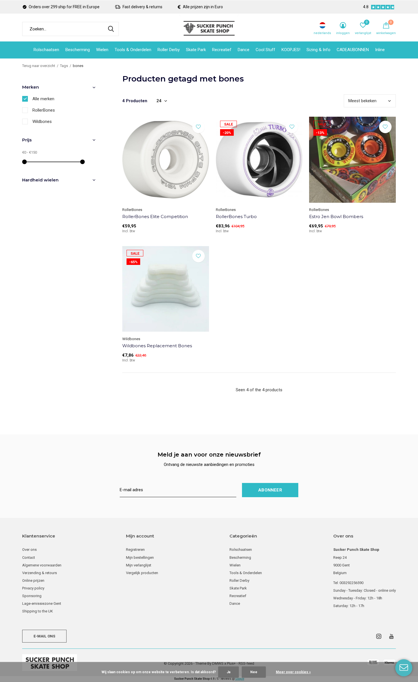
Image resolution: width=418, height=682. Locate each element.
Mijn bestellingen (140, 557)
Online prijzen (33, 580)
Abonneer (270, 490)
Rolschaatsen (46, 49)
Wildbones (42, 121)
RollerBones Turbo (236, 216)
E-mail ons (44, 636)
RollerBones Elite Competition (155, 216)
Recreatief (221, 49)
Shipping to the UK (37, 611)
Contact (28, 557)
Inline (380, 49)
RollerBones (43, 110)
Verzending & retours (39, 573)
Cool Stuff (265, 49)
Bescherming (77, 49)
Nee (253, 672)
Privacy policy (33, 588)
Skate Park (196, 49)
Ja (228, 672)
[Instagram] (378, 636)
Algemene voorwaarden (41, 565)
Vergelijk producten (142, 573)
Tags (64, 66)
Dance (243, 49)
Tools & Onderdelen (133, 49)
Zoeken (111, 29)
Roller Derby (169, 49)
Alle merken (43, 98)
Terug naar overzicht (38, 66)
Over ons (29, 549)
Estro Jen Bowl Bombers (336, 216)
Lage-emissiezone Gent (41, 603)
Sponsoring (32, 596)
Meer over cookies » (293, 672)
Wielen (102, 49)
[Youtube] (391, 636)
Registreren (135, 549)
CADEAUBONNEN (353, 49)
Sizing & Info (318, 49)
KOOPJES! (291, 49)
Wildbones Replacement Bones (157, 345)
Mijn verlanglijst (138, 565)
